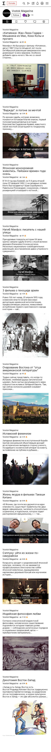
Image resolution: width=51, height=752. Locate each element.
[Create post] (33, 3)
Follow (16, 15)
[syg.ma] (4, 3)
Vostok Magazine (10, 29)
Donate (11, 3)
